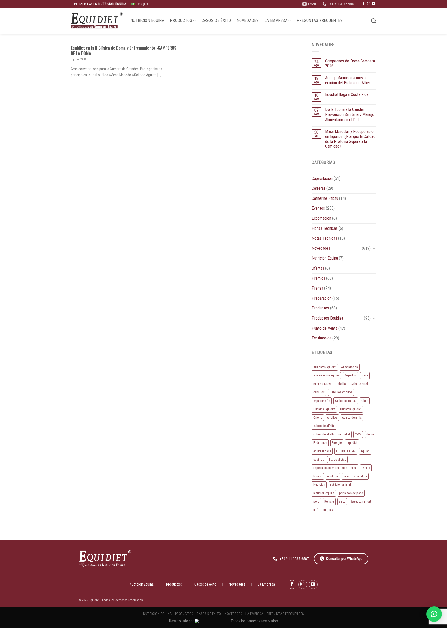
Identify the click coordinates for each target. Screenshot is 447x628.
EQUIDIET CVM (346, 451)
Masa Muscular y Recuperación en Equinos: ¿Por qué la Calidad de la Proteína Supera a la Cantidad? (350, 139)
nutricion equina (323, 493)
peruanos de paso (351, 493)
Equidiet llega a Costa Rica (346, 94)
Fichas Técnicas (325, 228)
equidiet (352, 443)
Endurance (320, 443)
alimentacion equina (326, 375)
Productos (181, 20)
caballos (319, 392)
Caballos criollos (341, 392)
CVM (358, 434)
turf (315, 510)
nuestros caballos (355, 476)
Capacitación (322, 178)
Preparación (321, 298)
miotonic (333, 476)
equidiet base (322, 451)
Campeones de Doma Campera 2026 (350, 63)
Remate (329, 501)
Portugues (142, 4)
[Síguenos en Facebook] (363, 4)
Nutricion (319, 484)
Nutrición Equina (147, 20)
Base (365, 375)
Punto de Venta (324, 328)
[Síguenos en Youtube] (373, 4)
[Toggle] (374, 248)
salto (342, 501)
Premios (318, 278)
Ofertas (318, 268)
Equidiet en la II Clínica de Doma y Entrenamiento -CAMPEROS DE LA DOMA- (123, 50)
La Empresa (275, 20)
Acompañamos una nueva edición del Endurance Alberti (349, 80)
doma (370, 434)
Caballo (341, 384)
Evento (366, 468)
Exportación (321, 218)
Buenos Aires (322, 384)
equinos (318, 459)
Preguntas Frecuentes (320, 20)
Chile (364, 401)
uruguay (328, 510)
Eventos (318, 208)
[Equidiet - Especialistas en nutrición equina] (97, 20)
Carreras (318, 188)
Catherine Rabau (325, 198)
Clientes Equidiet (324, 409)
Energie (337, 443)
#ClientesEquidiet (324, 367)
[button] (434, 614)
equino (365, 451)
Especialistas (337, 459)
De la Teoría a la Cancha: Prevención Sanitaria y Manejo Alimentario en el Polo (349, 114)
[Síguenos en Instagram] (368, 4)
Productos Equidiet (327, 318)
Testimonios (321, 338)
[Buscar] (373, 20)
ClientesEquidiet (350, 409)
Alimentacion (349, 367)
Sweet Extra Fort (360, 501)
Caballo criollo (360, 384)
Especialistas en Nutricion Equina (335, 468)
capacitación (321, 401)
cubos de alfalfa (324, 426)
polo (316, 501)
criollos (332, 417)
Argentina (350, 375)
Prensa (317, 288)
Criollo (317, 417)
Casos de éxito (216, 20)
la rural (317, 476)
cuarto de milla (352, 417)
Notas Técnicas (324, 238)
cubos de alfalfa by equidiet (331, 434)
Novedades (248, 20)
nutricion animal (340, 484)
